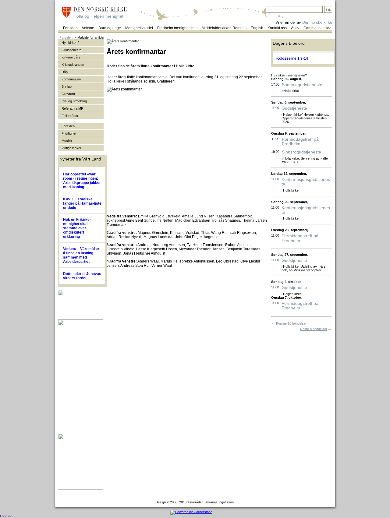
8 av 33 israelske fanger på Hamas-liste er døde (82, 203)
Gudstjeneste (294, 108)
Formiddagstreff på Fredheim (300, 141)
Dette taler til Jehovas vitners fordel (82, 276)
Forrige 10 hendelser (291, 323)
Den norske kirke (317, 22)
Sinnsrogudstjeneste (301, 152)
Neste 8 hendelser (313, 329)
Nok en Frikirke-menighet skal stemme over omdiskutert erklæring (77, 228)
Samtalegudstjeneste (302, 85)
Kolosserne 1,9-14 (292, 58)
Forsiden (66, 37)
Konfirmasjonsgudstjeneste (306, 181)
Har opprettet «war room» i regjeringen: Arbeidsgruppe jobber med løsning (82, 180)
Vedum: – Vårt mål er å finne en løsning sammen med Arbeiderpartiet (81, 255)
